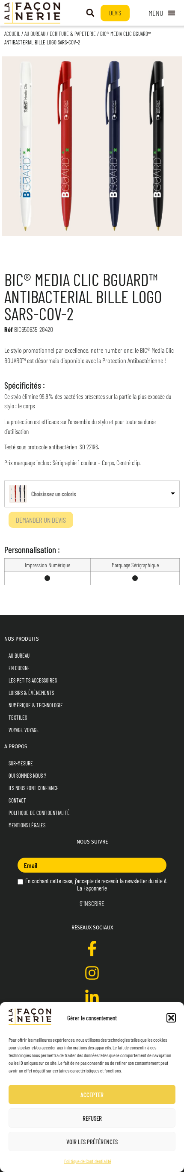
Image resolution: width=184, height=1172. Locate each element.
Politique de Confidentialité (87, 1161)
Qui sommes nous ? (27, 775)
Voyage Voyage (24, 730)
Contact (17, 800)
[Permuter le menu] (162, 13)
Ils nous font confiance (34, 788)
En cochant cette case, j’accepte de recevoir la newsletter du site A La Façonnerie (95, 884)
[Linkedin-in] (92, 997)
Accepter (92, 1095)
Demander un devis (41, 520)
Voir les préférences (92, 1142)
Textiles (18, 717)
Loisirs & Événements (31, 692)
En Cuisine (19, 668)
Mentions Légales (27, 825)
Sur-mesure (21, 763)
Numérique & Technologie (36, 705)
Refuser (92, 1118)
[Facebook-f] (92, 948)
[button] (171, 1018)
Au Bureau (34, 33)
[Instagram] (92, 973)
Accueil (12, 33)
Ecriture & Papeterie (73, 33)
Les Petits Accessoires (33, 680)
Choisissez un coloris (53, 494)
